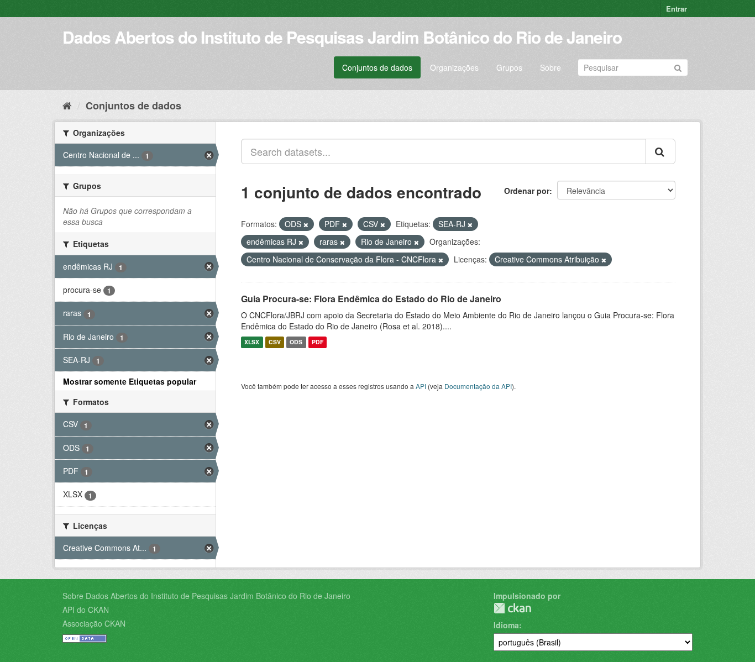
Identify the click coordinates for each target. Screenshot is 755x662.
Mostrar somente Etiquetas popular (129, 381)
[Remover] (305, 224)
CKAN (512, 608)
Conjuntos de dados (377, 67)
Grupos (509, 67)
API (421, 386)
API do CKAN (85, 609)
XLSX (251, 342)
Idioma (506, 625)
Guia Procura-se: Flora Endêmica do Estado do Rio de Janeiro (371, 298)
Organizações (454, 67)
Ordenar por (526, 190)
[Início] (67, 105)
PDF (317, 342)
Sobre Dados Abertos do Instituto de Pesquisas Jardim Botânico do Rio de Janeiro (206, 595)
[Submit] (678, 66)
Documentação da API (478, 386)
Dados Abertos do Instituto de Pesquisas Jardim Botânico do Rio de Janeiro (342, 37)
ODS (296, 342)
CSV (275, 342)
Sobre (550, 67)
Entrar (676, 8)
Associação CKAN (93, 623)
